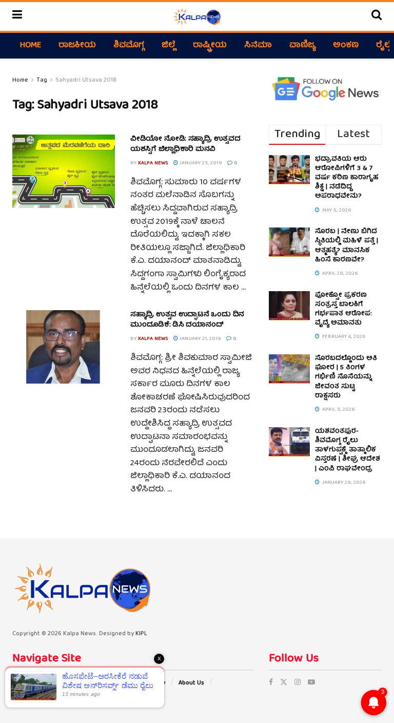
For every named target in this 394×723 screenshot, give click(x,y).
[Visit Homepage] (196, 16)
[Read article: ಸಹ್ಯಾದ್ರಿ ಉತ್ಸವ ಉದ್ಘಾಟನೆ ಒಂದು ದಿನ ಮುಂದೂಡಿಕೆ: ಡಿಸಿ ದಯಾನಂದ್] (63, 347)
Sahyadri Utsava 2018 (85, 80)
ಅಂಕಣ (346, 46)
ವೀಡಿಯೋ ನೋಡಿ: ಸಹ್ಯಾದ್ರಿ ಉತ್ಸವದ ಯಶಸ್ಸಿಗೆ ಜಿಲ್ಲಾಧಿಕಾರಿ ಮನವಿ (185, 144)
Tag (41, 80)
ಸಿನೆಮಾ (258, 46)
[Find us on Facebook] (271, 683)
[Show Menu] (17, 16)
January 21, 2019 (199, 339)
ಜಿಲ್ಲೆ (168, 46)
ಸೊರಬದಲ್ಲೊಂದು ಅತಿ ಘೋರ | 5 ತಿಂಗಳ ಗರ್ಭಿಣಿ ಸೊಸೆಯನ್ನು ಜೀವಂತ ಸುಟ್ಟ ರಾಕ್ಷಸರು (346, 377)
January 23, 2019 (200, 163)
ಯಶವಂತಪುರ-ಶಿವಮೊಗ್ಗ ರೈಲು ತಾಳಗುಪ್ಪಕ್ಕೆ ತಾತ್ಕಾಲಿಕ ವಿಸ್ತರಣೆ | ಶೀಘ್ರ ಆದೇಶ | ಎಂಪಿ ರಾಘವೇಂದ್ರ (347, 450)
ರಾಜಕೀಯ (77, 46)
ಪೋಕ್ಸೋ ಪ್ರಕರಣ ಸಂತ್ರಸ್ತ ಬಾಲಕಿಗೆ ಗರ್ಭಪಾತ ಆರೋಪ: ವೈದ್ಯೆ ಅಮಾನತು (343, 310)
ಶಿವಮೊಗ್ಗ (128, 46)
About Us (191, 683)
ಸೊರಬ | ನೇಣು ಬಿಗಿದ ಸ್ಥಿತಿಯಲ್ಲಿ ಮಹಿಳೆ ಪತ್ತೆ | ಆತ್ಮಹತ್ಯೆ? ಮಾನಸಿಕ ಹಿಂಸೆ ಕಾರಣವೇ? (346, 246)
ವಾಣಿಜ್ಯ (302, 46)
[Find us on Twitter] (283, 683)
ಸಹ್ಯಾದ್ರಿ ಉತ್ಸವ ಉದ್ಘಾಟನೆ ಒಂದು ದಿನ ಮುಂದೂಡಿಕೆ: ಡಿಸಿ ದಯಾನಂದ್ (187, 320)
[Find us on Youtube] (311, 683)
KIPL (141, 634)
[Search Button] (376, 16)
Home (30, 46)
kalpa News (153, 163)
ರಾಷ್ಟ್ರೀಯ (210, 46)
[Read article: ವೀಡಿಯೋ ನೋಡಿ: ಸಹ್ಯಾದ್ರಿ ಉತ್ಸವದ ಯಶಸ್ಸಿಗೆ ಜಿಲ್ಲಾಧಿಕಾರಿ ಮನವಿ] (63, 171)
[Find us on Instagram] (297, 683)
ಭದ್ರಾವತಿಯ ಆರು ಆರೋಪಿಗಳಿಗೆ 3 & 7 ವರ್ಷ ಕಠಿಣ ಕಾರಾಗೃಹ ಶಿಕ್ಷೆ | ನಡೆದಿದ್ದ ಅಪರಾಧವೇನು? (347, 178)
